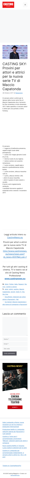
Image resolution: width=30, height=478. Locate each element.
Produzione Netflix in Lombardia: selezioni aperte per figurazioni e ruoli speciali (13, 432)
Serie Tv (18, 292)
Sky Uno (5, 294)
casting (16, 289)
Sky (23, 292)
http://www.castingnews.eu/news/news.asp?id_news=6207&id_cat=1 (15, 254)
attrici (11, 289)
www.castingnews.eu (15, 278)
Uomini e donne (11, 287)
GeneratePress (15, 475)
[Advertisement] (15, 25)
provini (13, 292)
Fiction (11, 284)
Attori (6, 284)
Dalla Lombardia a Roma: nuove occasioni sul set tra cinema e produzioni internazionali (13, 425)
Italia (16, 284)
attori (6, 289)
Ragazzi (21, 284)
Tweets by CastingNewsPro (11, 465)
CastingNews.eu (15, 237)
